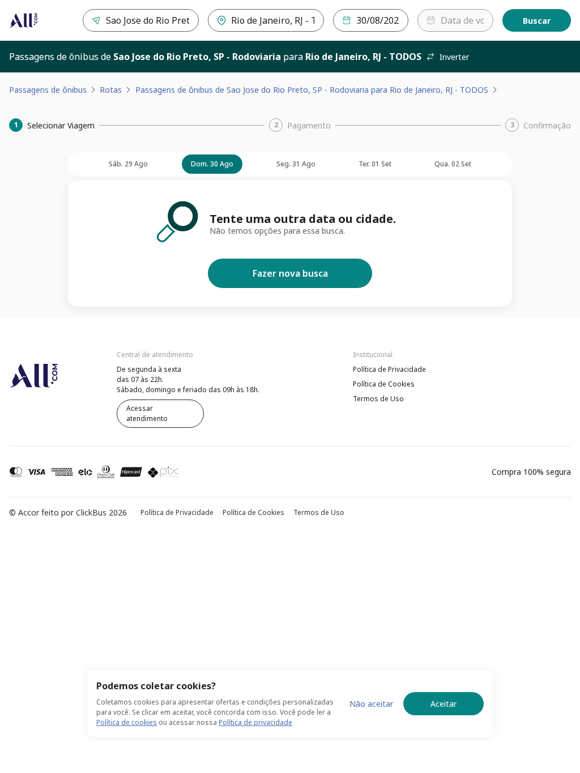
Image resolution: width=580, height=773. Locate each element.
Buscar (537, 20)
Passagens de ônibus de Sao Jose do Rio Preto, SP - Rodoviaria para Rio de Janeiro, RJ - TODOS (311, 89)
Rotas (111, 89)
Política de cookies (126, 722)
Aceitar (443, 703)
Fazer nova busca (290, 273)
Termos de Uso (378, 398)
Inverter (454, 56)
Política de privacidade (255, 722)
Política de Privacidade (389, 369)
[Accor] (23, 20)
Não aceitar (371, 703)
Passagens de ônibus (48, 89)
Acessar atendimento (147, 413)
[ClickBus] (40, 368)
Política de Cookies (384, 384)
